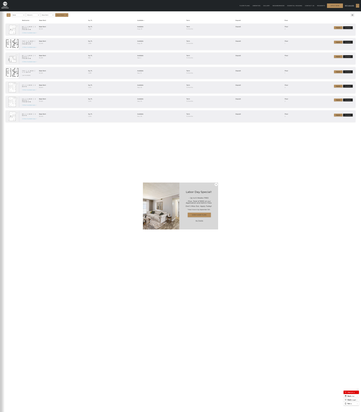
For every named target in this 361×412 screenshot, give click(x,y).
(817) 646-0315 (349, 5)
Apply (338, 28)
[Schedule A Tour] (357, 6)
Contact (348, 28)
